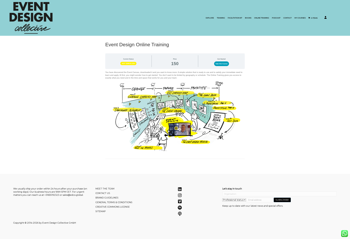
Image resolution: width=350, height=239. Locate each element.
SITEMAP (100, 211)
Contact (287, 18)
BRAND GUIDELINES (106, 197)
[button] (180, 189)
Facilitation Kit (235, 18)
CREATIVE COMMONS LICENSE (112, 207)
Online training (261, 18)
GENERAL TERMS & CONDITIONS (113, 202)
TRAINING (221, 18)
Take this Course (221, 64)
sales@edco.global (73, 195)
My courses (300, 18)
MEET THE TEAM (104, 188)
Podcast (276, 18)
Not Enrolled (128, 63)
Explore (210, 18)
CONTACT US (102, 193)
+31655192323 (51, 195)
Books (248, 18)
